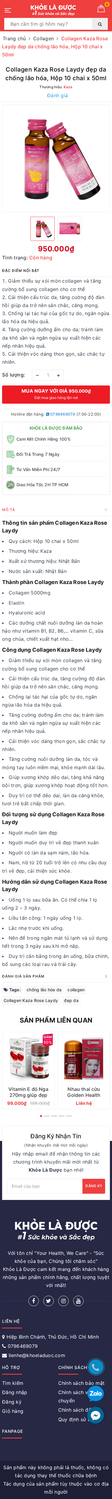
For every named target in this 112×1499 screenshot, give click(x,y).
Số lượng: (13, 375)
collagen (76, 989)
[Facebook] (33, 1301)
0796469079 (62, 414)
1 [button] (41, 1116)
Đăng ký (93, 1186)
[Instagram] (63, 1301)
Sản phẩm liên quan (56, 1020)
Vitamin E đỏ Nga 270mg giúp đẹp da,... (28, 1095)
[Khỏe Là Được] (53, 9)
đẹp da (71, 1000)
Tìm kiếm (12, 1383)
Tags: (14, 989)
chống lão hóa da (44, 989)
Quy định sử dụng (78, 1419)
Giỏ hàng (12, 1411)
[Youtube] (78, 1301)
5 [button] (69, 1116)
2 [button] (47, 1116)
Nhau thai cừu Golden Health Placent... (83, 1095)
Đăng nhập (14, 1392)
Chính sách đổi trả (79, 1410)
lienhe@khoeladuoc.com (37, 1355)
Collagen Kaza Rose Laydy (31, 1000)
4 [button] (62, 1116)
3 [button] (54, 1116)
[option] (56, 158)
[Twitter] (48, 1301)
